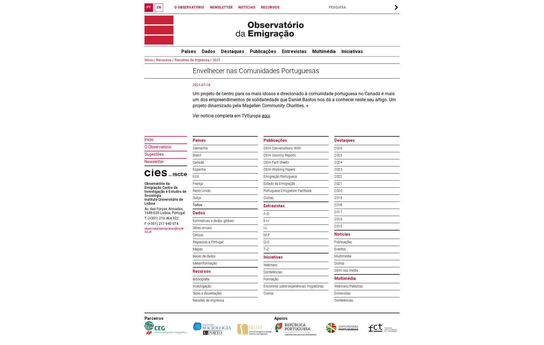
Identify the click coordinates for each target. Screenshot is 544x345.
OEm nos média (346, 270)
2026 (338, 148)
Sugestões (154, 154)
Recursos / (164, 60)
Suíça (197, 198)
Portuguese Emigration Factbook (288, 191)
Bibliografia (201, 279)
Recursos (202, 271)
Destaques (232, 51)
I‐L (265, 228)
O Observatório (157, 147)
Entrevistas (294, 51)
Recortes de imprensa (208, 300)
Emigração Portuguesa (280, 177)
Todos (197, 205)
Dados (208, 51)
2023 (338, 170)
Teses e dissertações (207, 293)
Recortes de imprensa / (193, 60)
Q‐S (266, 242)
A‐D (266, 214)
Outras (269, 198)
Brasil (197, 155)
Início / (149, 60)
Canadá (198, 162)
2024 (338, 162)
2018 (338, 205)
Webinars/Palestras (348, 286)
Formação (271, 279)
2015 (338, 226)
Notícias (342, 234)
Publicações (263, 51)
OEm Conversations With (282, 148)
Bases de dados (204, 256)
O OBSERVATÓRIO (189, 7)
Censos (198, 235)
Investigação (202, 286)
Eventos (340, 249)
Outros (269, 293)
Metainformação (205, 263)
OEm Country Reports (280, 155)
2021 (216, 60)
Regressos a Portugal (208, 242)
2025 (338, 155)
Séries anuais (202, 228)
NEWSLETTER (221, 7)
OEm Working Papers (279, 170)
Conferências (273, 272)
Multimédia (324, 51)
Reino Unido (202, 191)
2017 (338, 212)
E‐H (266, 221)
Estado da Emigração (279, 184)
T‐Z (266, 249)
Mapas (198, 249)
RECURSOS (270, 7)
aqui (266, 115)
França (198, 184)
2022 (338, 177)
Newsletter (154, 161)
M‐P (267, 235)
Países (199, 140)
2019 (338, 198)
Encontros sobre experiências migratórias (294, 286)
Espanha (199, 170)
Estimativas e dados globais (213, 221)
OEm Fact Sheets (276, 162)
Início (149, 139)
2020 (338, 191)
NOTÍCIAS (246, 7)
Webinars (270, 265)
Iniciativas (352, 51)
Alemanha (200, 148)
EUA (196, 177)
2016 (338, 219)
